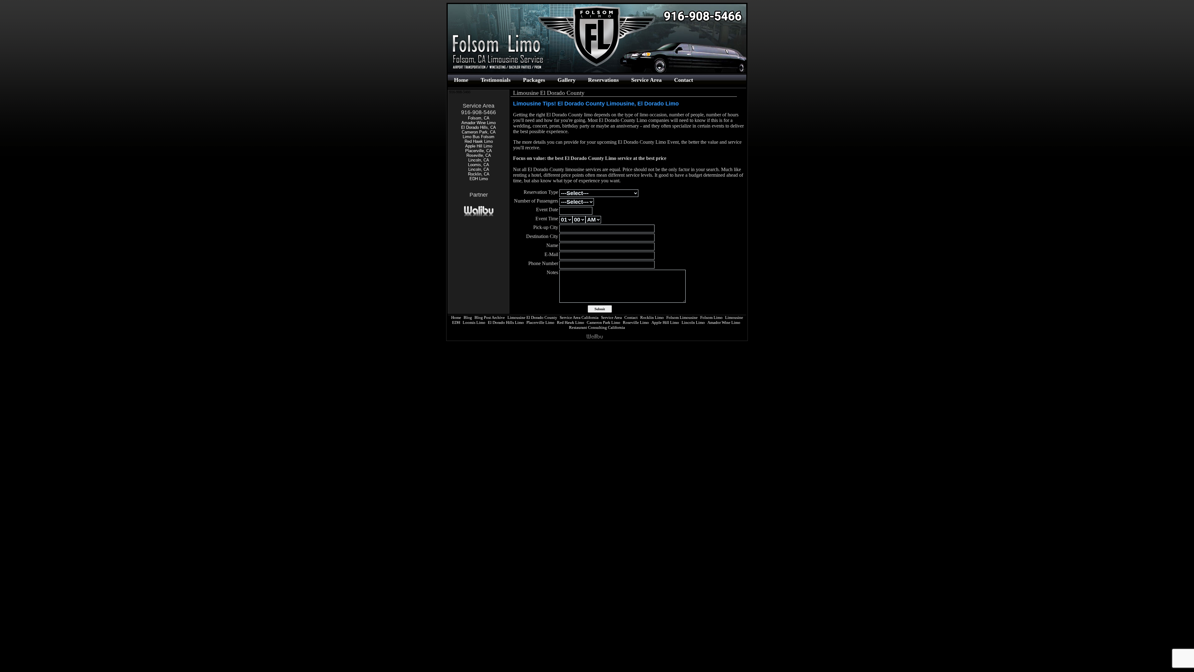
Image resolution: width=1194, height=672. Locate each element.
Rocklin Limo (652, 317)
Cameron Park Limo (603, 322)
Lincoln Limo (693, 322)
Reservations (603, 80)
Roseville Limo (636, 322)
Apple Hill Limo (478, 146)
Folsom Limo (711, 317)
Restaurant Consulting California (597, 327)
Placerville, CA (478, 150)
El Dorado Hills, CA (478, 127)
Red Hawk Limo (479, 141)
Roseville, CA (478, 155)
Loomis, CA (478, 164)
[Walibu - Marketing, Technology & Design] (478, 216)
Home (461, 80)
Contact (683, 80)
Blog (468, 317)
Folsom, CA (478, 118)
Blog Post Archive (489, 317)
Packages (534, 80)
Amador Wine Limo (478, 122)
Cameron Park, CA (479, 132)
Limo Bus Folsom (478, 136)
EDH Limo (479, 178)
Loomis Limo (474, 322)
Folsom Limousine (682, 317)
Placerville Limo (540, 322)
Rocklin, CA (478, 174)
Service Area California (579, 317)
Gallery (567, 80)
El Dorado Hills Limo (506, 322)
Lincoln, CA (478, 160)
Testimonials (496, 80)
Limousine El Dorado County (532, 317)
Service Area (646, 80)
